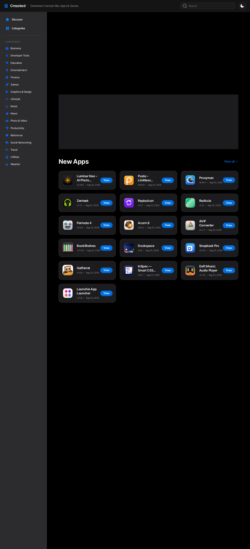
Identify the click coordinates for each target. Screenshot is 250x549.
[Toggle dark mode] (242, 6)
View (104, 71)
